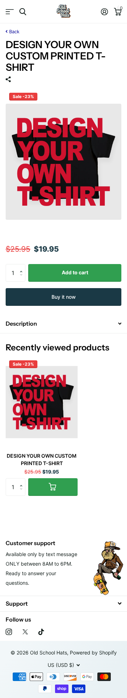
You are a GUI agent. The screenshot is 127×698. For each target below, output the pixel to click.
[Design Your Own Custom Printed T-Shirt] (42, 402)
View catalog (10, 12)
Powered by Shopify (93, 653)
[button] (23, 267)
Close (63, 603)
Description (21, 323)
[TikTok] (41, 632)
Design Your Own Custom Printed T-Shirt (42, 459)
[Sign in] (104, 11)
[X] (25, 631)
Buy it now (64, 297)
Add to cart (75, 272)
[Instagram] (9, 632)
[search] (22, 12)
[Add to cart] (53, 487)
